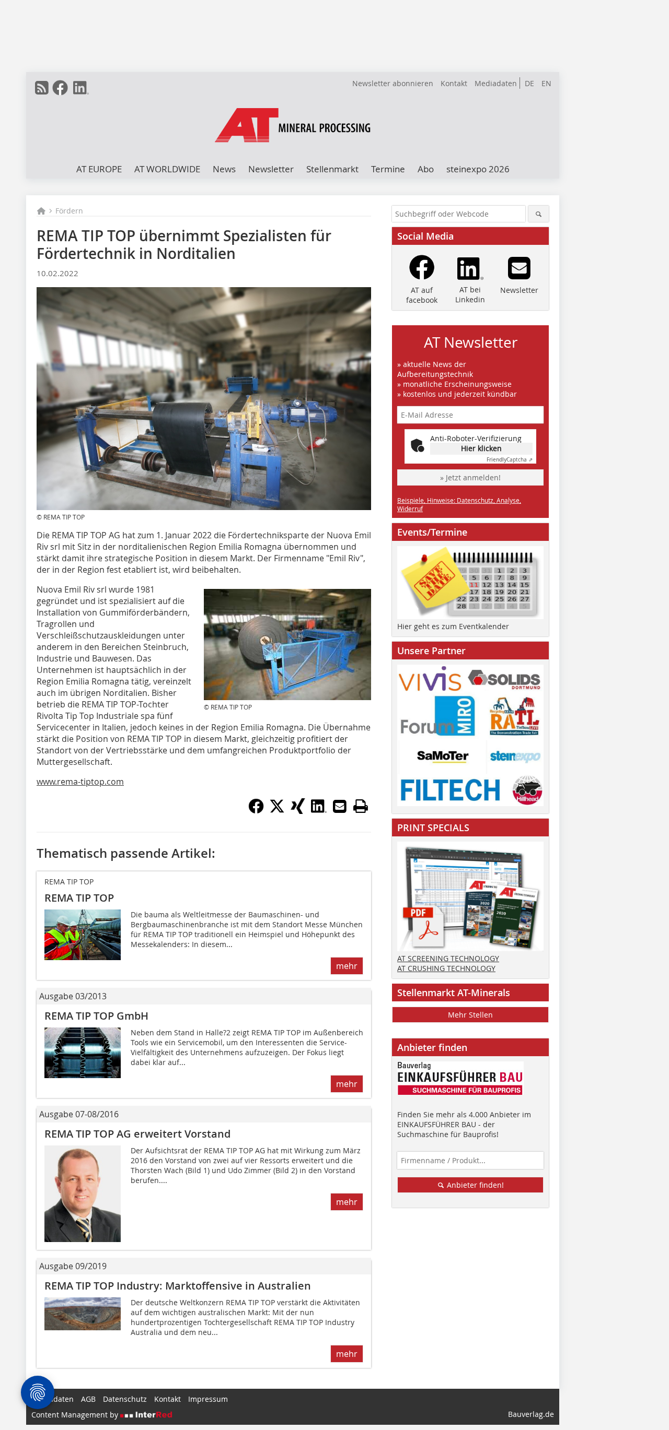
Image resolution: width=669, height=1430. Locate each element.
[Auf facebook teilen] (256, 810)
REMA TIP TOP (79, 898)
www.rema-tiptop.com (80, 781)
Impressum (208, 1399)
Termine (388, 169)
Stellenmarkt (332, 169)
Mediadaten (496, 83)
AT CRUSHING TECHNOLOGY (446, 968)
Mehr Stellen (470, 1015)
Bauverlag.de (531, 1414)
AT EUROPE (99, 169)
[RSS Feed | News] (42, 87)
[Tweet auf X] (277, 810)
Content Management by (75, 1415)
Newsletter (271, 169)
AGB (88, 1399)
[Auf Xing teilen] (297, 810)
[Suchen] (538, 214)
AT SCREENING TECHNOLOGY (448, 958)
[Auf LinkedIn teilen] (318, 810)
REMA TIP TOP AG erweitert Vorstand (137, 1134)
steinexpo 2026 (478, 169)
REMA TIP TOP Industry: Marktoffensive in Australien (177, 1286)
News (224, 169)
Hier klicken (481, 448)
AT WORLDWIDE (167, 169)
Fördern (69, 211)
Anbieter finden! (474, 1185)
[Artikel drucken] (360, 806)
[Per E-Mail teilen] (339, 806)
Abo (426, 169)
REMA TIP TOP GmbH (96, 1016)
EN (546, 83)
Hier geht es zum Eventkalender (453, 626)
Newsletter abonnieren (392, 83)
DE (529, 83)
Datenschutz (125, 1399)
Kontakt (454, 83)
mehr (346, 966)
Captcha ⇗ (510, 459)
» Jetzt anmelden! (470, 477)
